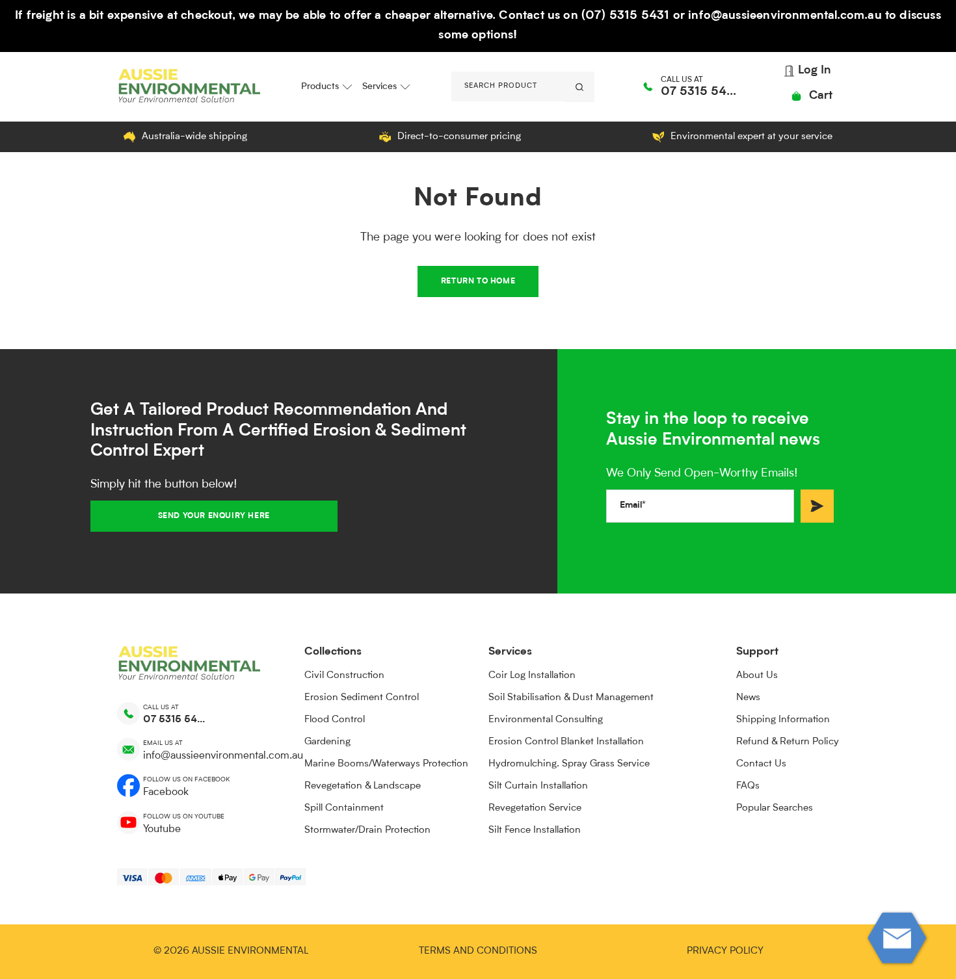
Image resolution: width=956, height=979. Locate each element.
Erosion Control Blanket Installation (566, 742)
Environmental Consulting (545, 720)
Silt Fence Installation (534, 830)
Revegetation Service (534, 808)
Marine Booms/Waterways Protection (386, 764)
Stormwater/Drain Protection (367, 830)
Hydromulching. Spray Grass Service (569, 764)
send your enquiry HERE (214, 516)
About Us (757, 676)
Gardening (327, 742)
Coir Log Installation (532, 676)
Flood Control (334, 720)
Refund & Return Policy (787, 742)
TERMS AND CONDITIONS (478, 951)
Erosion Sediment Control (361, 698)
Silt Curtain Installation (538, 786)
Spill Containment (344, 808)
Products (320, 86)
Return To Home (478, 281)
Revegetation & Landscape (362, 786)
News (748, 698)
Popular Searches (774, 808)
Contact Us (761, 764)
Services (379, 86)
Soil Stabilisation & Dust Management (571, 698)
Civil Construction (344, 676)
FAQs (748, 786)
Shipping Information (783, 720)
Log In (813, 71)
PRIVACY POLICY (725, 951)
